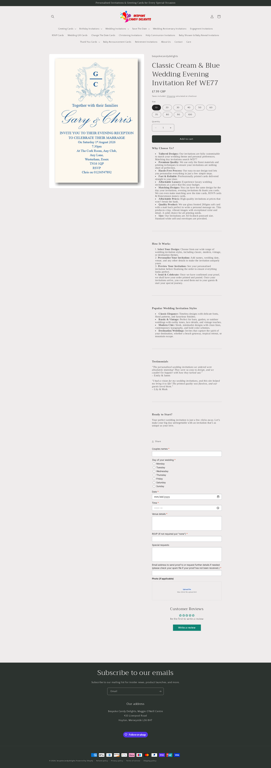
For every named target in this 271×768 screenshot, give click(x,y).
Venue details (159, 514)
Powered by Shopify (84, 761)
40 (189, 107)
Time (155, 502)
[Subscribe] (160, 691)
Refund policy (102, 761)
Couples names (160, 448)
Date (155, 491)
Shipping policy (150, 761)
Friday (159, 478)
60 (211, 107)
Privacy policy (117, 761)
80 (167, 114)
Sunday (160, 486)
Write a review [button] (186, 627)
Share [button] (158, 441)
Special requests (160, 545)
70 (156, 114)
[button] (52, 16)
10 (156, 107)
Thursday (161, 475)
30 (178, 107)
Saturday (161, 482)
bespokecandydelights (66, 761)
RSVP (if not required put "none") (170, 533)
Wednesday (162, 471)
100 (190, 114)
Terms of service (133, 761)
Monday (160, 463)
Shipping (171, 96)
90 (178, 114)
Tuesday (160, 467)
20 (167, 107)
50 (199, 107)
